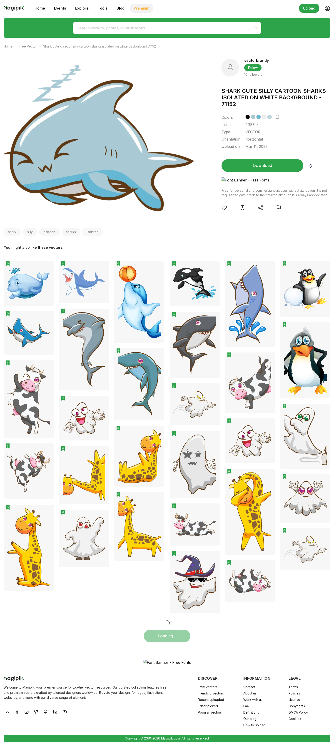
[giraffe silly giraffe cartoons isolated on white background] (139, 456)
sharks (71, 232)
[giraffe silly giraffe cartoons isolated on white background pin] (157, 432)
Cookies (295, 719)
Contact (249, 687)
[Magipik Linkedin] (55, 711)
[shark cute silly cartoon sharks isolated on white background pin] (102, 268)
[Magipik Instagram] (26, 711)
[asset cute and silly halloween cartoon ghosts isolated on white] (84, 418)
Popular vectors (210, 712)
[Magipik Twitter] (36, 711)
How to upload (254, 725)
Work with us (252, 700)
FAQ (246, 706)
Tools (102, 8)
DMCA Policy (298, 712)
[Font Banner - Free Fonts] (275, 180)
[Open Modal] (224, 207)
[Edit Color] (310, 165)
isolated (93, 232)
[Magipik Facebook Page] (17, 711)
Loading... (167, 636)
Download (262, 165)
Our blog (250, 719)
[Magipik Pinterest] (46, 711)
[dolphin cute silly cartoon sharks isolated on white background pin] (157, 268)
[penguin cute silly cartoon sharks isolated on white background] (305, 289)
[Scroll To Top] (324, 733)
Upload (309, 8)
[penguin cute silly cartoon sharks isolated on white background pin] (323, 268)
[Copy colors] (277, 117)
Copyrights (297, 706)
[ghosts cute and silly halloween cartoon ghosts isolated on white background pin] (213, 390)
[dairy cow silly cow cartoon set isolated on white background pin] (268, 359)
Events (60, 8)
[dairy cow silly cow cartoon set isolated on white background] (250, 382)
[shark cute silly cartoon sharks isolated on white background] (84, 282)
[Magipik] (14, 8)
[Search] (255, 28)
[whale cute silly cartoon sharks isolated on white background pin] (47, 268)
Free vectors (207, 687)
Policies (294, 693)
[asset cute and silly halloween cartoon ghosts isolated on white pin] (102, 402)
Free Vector (28, 46)
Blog (121, 8)
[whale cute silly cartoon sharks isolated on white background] (28, 283)
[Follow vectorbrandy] (230, 67)
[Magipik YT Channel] (65, 711)
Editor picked (208, 706)
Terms (293, 687)
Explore (82, 8)
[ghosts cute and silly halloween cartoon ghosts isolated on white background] (194, 404)
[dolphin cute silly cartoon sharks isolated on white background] (139, 302)
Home (40, 8)
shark (12, 232)
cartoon (49, 232)
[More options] (47, 307)
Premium (141, 8)
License (294, 700)
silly (30, 232)
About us (250, 693)
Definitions (251, 712)
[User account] (325, 8)
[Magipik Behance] (7, 711)
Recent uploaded (211, 700)
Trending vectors (211, 693)
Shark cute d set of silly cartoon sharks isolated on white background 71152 (99, 46)
